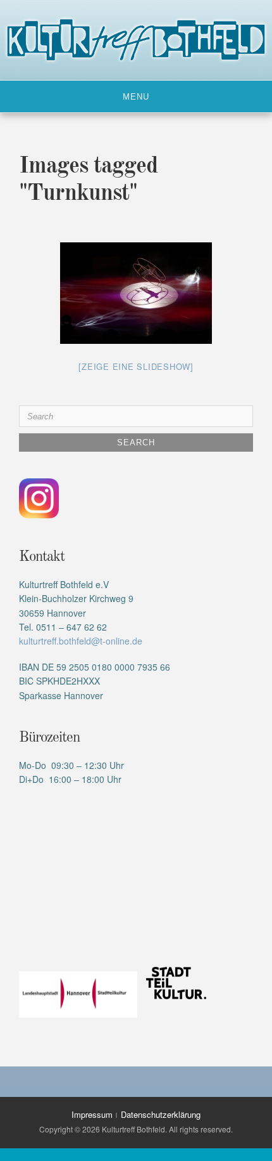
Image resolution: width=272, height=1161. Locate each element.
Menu (136, 97)
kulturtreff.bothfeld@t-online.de (80, 640)
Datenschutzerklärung (161, 1114)
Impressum (92, 1114)
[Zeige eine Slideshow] (136, 366)
